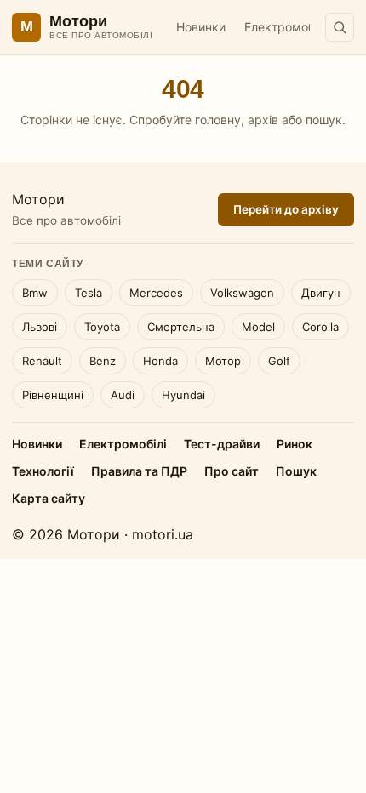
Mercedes (156, 293)
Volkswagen (242, 293)
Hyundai (183, 395)
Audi (122, 395)
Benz (102, 361)
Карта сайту (48, 498)
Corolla (320, 327)
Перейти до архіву (286, 209)
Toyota (102, 327)
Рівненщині (52, 395)
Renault (42, 361)
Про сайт (231, 471)
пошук (324, 119)
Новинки (201, 27)
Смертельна (180, 327)
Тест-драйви (222, 443)
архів (263, 119)
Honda (160, 361)
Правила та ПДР (139, 471)
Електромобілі (285, 27)
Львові (39, 327)
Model (258, 327)
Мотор (223, 361)
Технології (43, 471)
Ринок (294, 443)
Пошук (296, 471)
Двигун (320, 293)
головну (218, 119)
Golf (279, 361)
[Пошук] (339, 27)
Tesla (88, 293)
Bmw (35, 293)
